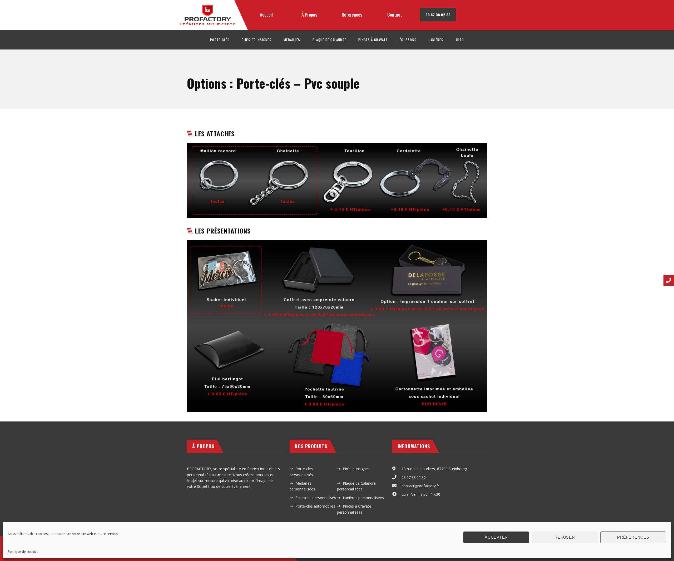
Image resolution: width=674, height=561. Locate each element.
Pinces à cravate (373, 39)
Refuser (564, 537)
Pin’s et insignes (356, 468)
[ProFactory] (210, 5)
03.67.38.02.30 (414, 477)
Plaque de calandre (329, 39)
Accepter (496, 537)
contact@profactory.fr (420, 485)
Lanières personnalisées (363, 497)
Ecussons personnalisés (315, 497)
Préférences (633, 537)
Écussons (408, 39)
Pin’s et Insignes (256, 39)
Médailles (292, 39)
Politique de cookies (23, 551)
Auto (459, 39)
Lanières (436, 39)
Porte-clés (220, 39)
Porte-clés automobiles (315, 506)
